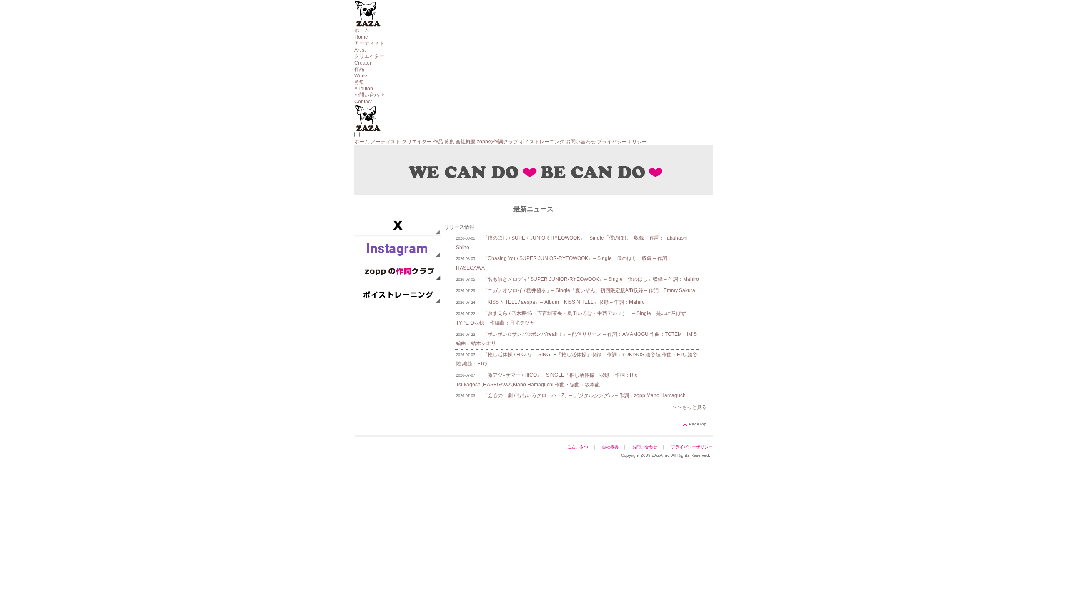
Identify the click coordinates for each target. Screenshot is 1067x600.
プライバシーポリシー (622, 142)
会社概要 (466, 142)
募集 (449, 142)
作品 (438, 142)
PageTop (697, 424)
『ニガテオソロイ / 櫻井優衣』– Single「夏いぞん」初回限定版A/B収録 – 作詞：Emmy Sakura (589, 290)
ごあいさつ (577, 447)
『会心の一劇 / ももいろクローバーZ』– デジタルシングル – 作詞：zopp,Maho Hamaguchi (585, 395)
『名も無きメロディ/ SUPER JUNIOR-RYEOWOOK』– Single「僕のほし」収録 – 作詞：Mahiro (591, 279)
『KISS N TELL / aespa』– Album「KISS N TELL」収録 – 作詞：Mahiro (564, 302)
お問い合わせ (581, 142)
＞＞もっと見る (689, 407)
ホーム (361, 142)
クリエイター (417, 142)
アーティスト (386, 142)
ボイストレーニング (541, 142)
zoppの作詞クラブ (497, 142)
